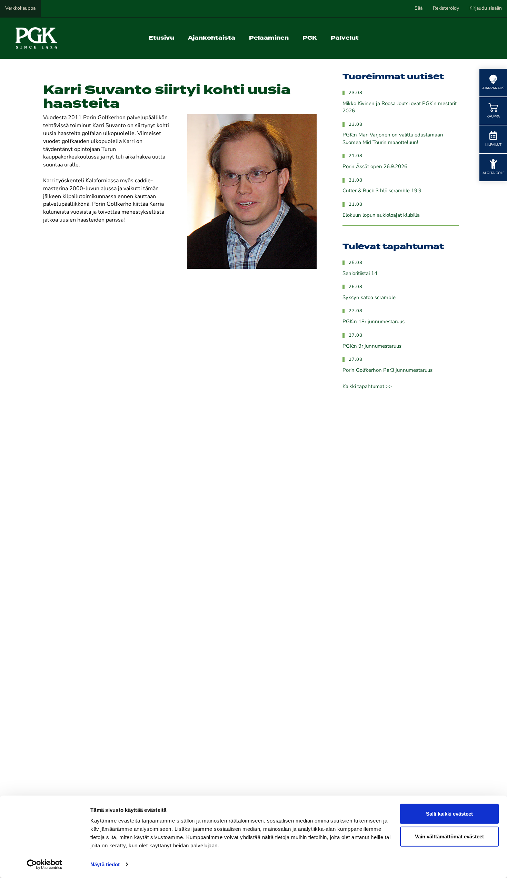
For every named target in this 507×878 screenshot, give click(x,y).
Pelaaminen (269, 38)
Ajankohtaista (211, 38)
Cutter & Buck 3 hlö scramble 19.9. (382, 191)
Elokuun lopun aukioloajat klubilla (381, 215)
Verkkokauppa (20, 8)
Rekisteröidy (446, 8)
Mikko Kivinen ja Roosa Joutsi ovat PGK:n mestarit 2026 (399, 107)
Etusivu (161, 38)
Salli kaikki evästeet (449, 814)
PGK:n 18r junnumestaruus (373, 322)
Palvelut (345, 38)
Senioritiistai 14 (359, 273)
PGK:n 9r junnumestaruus (371, 346)
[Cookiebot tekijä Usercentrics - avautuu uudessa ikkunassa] (44, 864)
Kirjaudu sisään (485, 8)
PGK (309, 38)
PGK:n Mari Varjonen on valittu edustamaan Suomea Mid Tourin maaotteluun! (392, 139)
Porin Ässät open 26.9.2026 (374, 167)
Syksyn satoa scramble (369, 297)
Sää (419, 8)
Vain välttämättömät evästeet (449, 836)
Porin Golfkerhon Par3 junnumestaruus (387, 370)
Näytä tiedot (105, 864)
